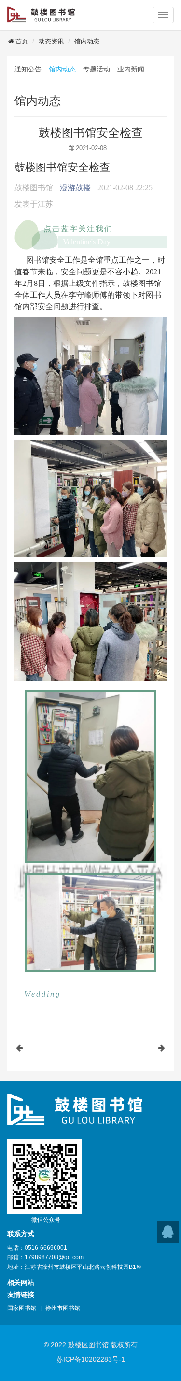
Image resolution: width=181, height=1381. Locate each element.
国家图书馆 (21, 1308)
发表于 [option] (33, 204)
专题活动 (96, 69)
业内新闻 (130, 69)
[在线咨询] (168, 1232)
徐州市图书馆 (62, 1308)
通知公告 (28, 69)
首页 (21, 41)
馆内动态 (86, 41)
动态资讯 (51, 41)
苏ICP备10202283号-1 (90, 1359)
